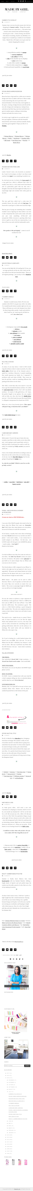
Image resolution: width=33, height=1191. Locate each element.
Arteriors (12, 772)
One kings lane (21, 772)
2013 (8, 1137)
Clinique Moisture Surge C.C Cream (15, 920)
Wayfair (25, 140)
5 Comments (7, 298)
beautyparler (5, 881)
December (11, 1080)
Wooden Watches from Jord (11, 167)
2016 (8, 1075)
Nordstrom (16, 138)
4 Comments (7, 168)
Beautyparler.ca (19, 941)
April (10, 1125)
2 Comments (7, 875)
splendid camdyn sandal (17, 343)
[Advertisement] (15, 1177)
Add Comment (7, 435)
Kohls (10, 138)
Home (2, 1)
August (11, 1089)
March (10, 1128)
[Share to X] (7, 85)
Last (20, 955)
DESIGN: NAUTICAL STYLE (9, 733)
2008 (8, 1148)
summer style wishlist (9, 20)
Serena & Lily (11, 774)
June (10, 1121)
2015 (8, 1077)
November (11, 1082)
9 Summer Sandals (8, 297)
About (7, 1)
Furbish (6, 772)
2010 (8, 1144)
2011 (8, 1141)
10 (14, 955)
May (10, 1123)
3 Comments (7, 22)
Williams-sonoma (19, 776)
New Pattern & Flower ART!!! (10, 263)
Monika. (4, 126)
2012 (8, 1139)
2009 (8, 1146)
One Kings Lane (16, 140)
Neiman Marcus (8, 136)
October (11, 1084)
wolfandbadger (19, 778)
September (12, 1087)
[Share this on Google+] (11, 85)
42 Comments (7, 514)
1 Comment (7, 265)
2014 (8, 1135)
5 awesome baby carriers (10, 433)
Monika (9, 155)
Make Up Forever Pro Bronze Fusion (12, 923)
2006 (8, 1153)
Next (17, 955)
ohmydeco (18, 738)
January (11, 1132)
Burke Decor (16, 142)
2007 (8, 1151)
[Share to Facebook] (3, 85)
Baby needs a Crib (7, 802)
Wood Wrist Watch (7, 253)
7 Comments (7, 804)
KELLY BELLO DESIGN (8, 362)
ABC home (7, 140)
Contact (13, 1)
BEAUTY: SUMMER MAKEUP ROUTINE (12, 874)
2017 (8, 1073)
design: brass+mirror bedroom (12, 91)
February (11, 1130)
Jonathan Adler (25, 138)
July (10, 1091)
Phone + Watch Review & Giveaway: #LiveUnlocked (18, 1111)
